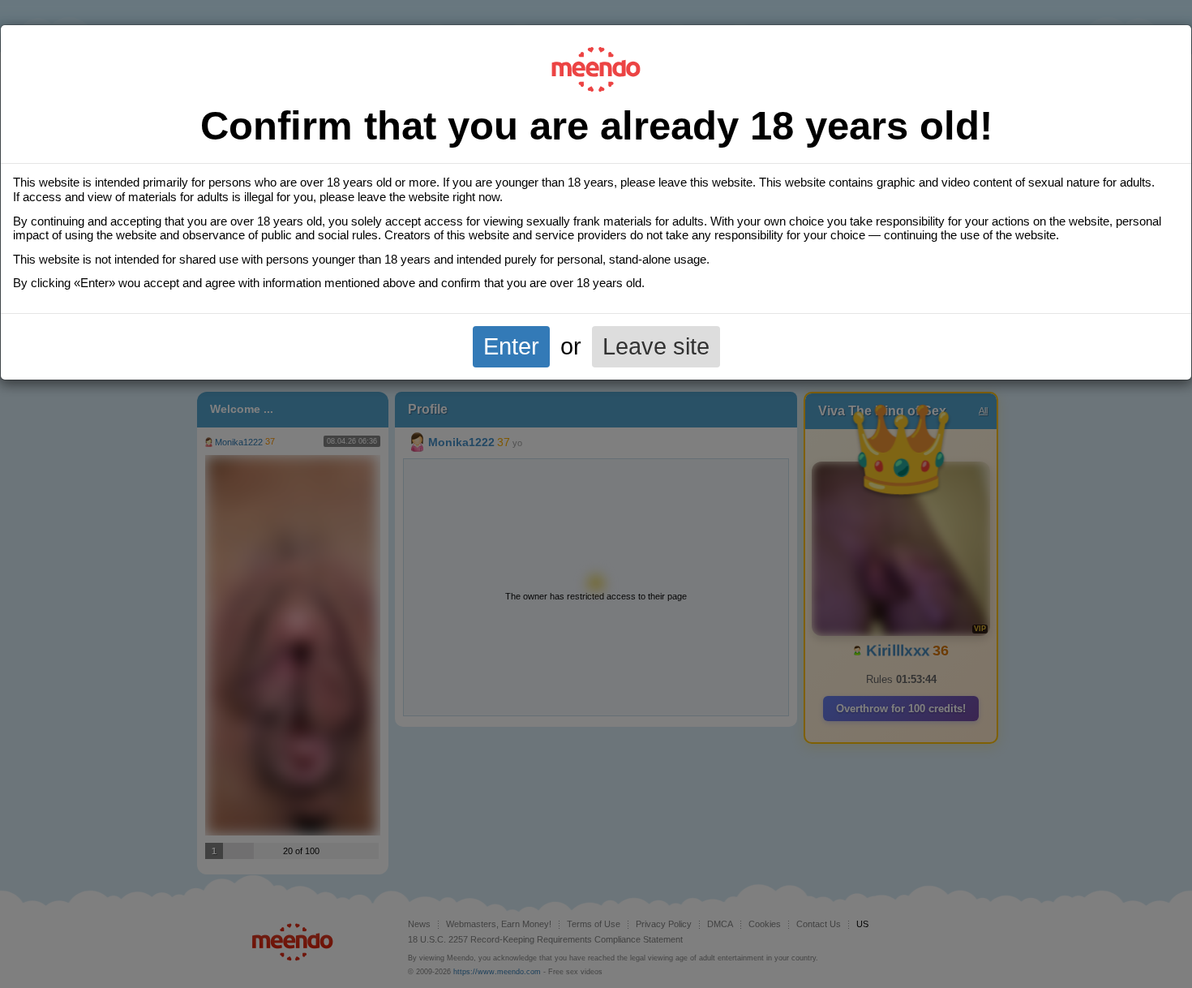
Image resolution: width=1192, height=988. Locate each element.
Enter (511, 346)
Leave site (656, 346)
